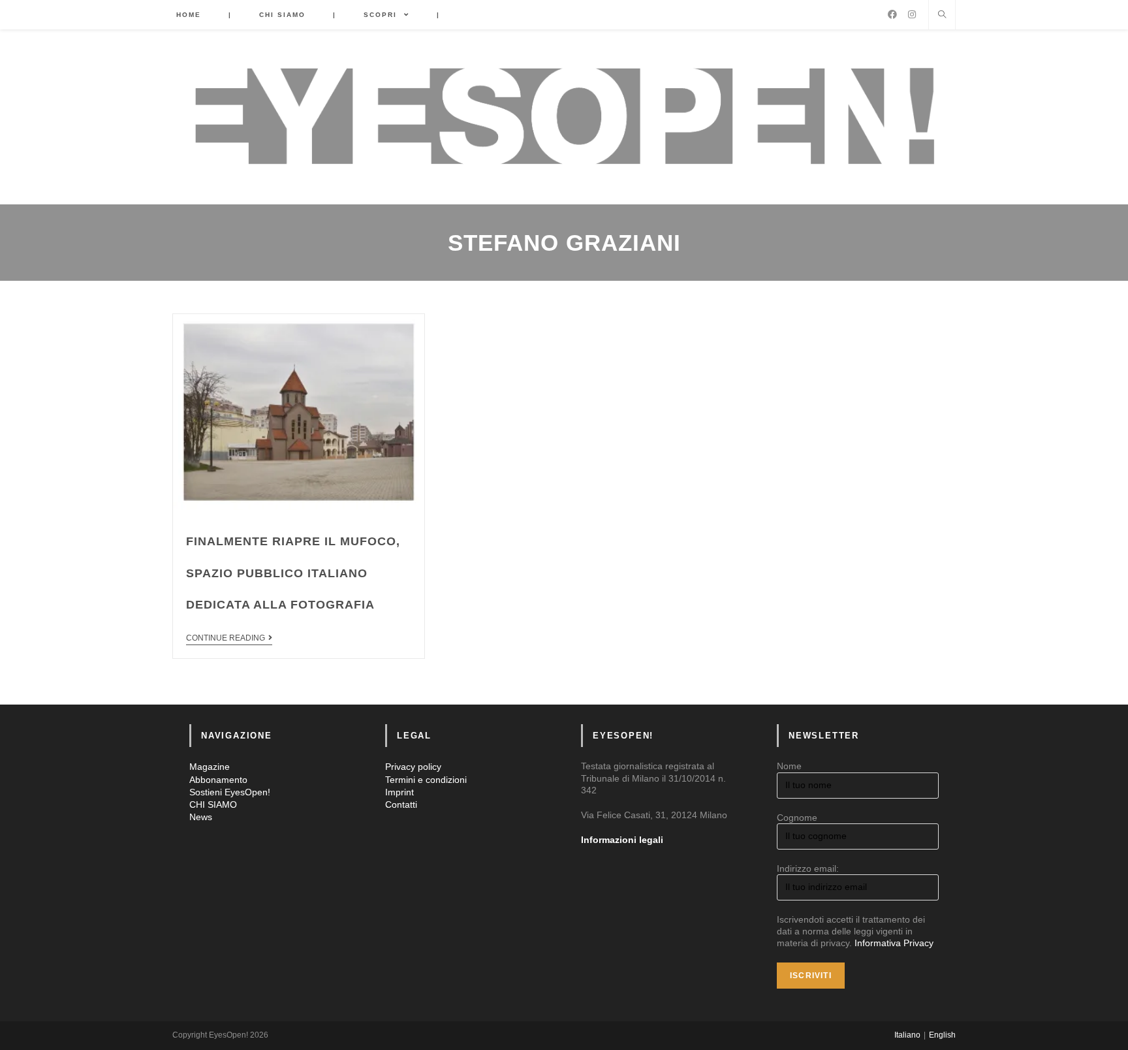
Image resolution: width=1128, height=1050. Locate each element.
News (200, 817)
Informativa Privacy (893, 943)
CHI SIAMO (213, 804)
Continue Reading (225, 638)
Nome (789, 766)
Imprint (399, 792)
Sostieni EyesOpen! (229, 792)
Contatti (401, 804)
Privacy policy (413, 766)
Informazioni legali (622, 840)
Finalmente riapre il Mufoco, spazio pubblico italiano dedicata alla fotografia (293, 573)
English (942, 1035)
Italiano (907, 1035)
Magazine (209, 766)
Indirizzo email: (808, 868)
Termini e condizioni (426, 779)
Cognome (797, 817)
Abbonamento (218, 779)
